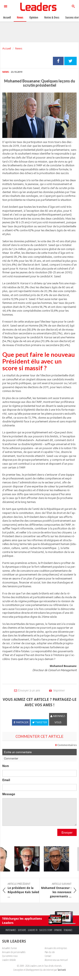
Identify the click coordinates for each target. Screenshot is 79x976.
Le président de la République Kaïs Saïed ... (23, 890)
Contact (48, 956)
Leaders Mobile (9, 960)
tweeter (70, 61)
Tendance (68, 930)
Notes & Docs (51, 17)
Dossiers (22, 930)
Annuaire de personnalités (13, 952)
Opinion (33, 17)
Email (6, 780)
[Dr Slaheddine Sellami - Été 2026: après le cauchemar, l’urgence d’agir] (24, 859)
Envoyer (67, 832)
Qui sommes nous (10, 956)
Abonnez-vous (59, 719)
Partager (58, 61)
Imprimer (59, 690)
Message (8, 794)
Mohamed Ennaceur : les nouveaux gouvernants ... (56, 890)
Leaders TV (32, 930)
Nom (5, 766)
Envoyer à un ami (29, 690)
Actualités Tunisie (9, 948)
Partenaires (10, 930)
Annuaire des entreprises (56, 948)
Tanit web (62, 970)
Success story (45, 930)
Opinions (58, 930)
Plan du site (50, 952)
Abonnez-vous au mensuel (56, 960)
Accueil (6, 48)
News (18, 48)
